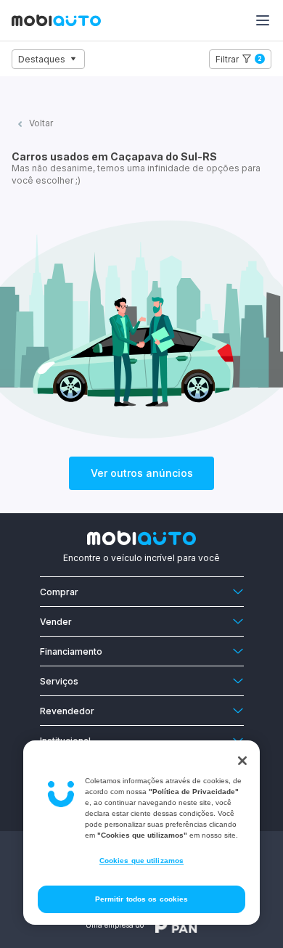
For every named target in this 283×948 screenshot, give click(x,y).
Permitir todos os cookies (142, 899)
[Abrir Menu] (262, 20)
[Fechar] (242, 761)
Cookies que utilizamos (141, 861)
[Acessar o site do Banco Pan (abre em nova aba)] (176, 924)
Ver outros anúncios (142, 473)
